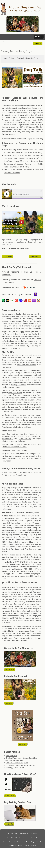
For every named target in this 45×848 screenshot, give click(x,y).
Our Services (18, 842)
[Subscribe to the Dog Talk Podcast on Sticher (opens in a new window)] (8, 301)
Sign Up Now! (9, 670)
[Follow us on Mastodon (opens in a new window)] (12, 838)
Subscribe (8, 703)
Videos (26, 842)
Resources (13, 845)
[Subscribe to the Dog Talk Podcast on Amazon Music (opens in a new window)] (21, 301)
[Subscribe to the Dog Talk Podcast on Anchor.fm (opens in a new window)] (36, 294)
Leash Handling (25, 439)
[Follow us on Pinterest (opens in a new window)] (23, 838)
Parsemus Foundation (12, 173)
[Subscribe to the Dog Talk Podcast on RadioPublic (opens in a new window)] (26, 301)
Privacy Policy (20, 475)
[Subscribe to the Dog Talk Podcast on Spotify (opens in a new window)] (4, 301)
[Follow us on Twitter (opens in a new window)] (16, 838)
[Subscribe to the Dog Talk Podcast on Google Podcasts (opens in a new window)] (12, 301)
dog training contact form (14, 242)
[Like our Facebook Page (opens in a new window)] (19, 838)
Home (5, 58)
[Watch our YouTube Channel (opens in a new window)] (36, 838)
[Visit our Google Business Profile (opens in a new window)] (28, 838)
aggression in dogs (15, 393)
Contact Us (9, 824)
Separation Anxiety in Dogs (13, 436)
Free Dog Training (27, 434)
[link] (22, 194)
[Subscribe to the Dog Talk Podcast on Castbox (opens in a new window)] (30, 301)
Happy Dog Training (17, 316)
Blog (32, 842)
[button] (39, 37)
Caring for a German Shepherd (17, 763)
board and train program (32, 415)
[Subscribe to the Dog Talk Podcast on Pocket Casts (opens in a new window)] (17, 301)
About (11, 842)
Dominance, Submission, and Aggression (20, 765)
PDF (39, 153)
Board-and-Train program (26, 365)
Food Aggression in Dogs (15, 768)
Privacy (26, 845)
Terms (20, 845)
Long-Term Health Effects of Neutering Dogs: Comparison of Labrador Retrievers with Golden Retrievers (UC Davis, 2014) (23, 164)
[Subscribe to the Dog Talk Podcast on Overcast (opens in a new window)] (39, 301)
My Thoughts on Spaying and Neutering (28, 139)
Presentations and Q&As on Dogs (29, 445)
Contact (38, 842)
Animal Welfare (11, 756)
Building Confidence (18, 385)
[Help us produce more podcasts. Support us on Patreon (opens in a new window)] (29, 287)
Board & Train (9, 796)
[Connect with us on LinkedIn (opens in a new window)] (32, 838)
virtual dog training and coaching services (22, 418)
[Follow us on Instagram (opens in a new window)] (8, 838)
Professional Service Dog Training (15, 447)
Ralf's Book (22, 744)
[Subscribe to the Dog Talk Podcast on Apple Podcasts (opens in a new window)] (34, 301)
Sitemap (33, 845)
